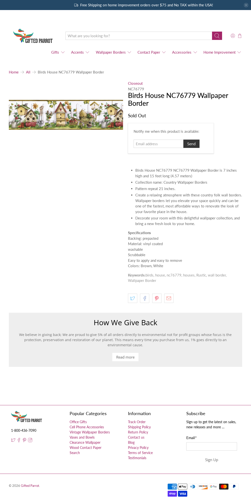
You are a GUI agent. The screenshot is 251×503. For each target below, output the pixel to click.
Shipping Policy (139, 427)
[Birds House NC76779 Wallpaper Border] (66, 115)
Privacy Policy (138, 447)
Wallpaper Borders (111, 52)
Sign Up (211, 459)
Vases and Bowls (82, 437)
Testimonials (137, 458)
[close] (246, 5)
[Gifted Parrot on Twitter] (13, 441)
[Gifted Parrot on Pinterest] (24, 441)
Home (14, 72)
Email (191, 437)
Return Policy (138, 432)
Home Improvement (219, 52)
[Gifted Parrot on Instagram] (30, 441)
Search (75, 453)
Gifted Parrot (30, 486)
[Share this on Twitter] (132, 298)
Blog (131, 442)
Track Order (137, 422)
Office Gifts (78, 422)
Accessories (181, 52)
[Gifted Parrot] (33, 36)
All (28, 72)
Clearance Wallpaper (85, 442)
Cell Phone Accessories (87, 427)
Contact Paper (149, 52)
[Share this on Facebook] (144, 298)
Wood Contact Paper (85, 447)
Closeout (135, 83)
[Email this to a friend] (169, 298)
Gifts (55, 52)
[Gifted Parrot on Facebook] (19, 441)
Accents (77, 52)
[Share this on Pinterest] (157, 298)
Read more (125, 357)
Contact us (136, 437)
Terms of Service (140, 453)
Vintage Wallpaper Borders (90, 432)
